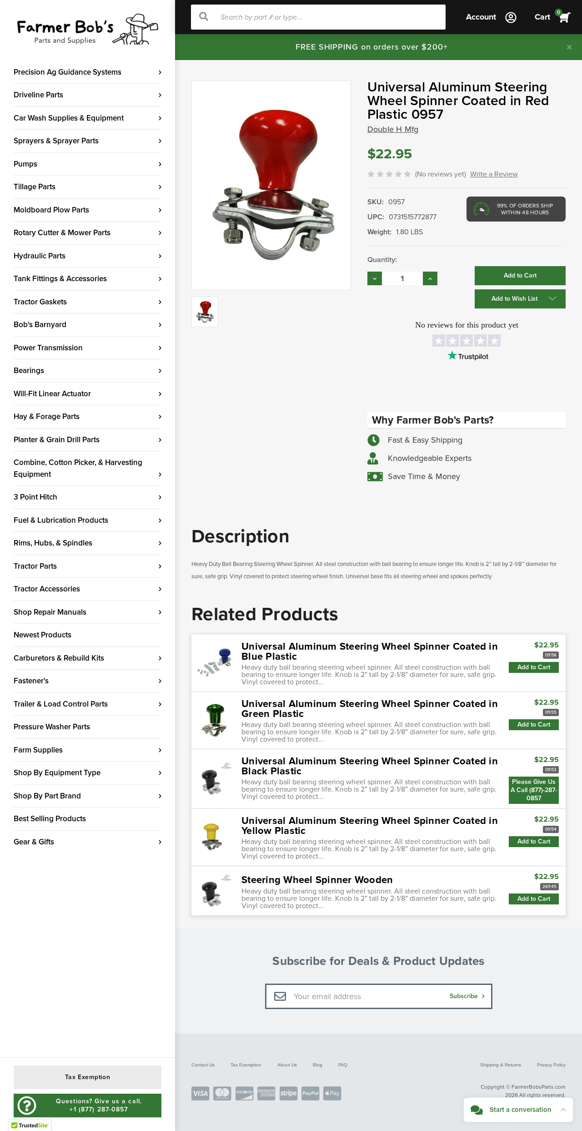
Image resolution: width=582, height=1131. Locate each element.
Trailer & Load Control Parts (61, 704)
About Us (287, 1064)
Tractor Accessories (47, 589)
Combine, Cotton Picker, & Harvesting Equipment (78, 468)
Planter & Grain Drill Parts (57, 439)
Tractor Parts (35, 566)
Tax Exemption (246, 1064)
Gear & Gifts (34, 842)
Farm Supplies (38, 750)
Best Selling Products (50, 818)
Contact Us (203, 1064)
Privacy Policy (551, 1064)
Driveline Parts (38, 95)
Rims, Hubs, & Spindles (53, 543)
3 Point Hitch (35, 497)
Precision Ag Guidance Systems (67, 72)
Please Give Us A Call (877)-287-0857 (534, 790)
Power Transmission (48, 348)
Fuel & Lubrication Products (61, 520)
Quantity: (382, 259)
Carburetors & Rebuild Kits (59, 658)
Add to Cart (533, 667)
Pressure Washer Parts (52, 727)
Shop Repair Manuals (50, 612)
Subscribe (465, 996)
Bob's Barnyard (40, 324)
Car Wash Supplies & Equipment (69, 118)
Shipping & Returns (500, 1064)
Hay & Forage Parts (47, 416)
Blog (317, 1064)
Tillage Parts (34, 187)
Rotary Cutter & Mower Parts (62, 232)
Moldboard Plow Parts (51, 210)
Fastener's (31, 681)
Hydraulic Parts (39, 256)
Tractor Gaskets (40, 302)
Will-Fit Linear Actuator (52, 394)
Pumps (25, 164)
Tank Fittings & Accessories (60, 278)
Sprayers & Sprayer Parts (56, 141)
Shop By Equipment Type (57, 773)
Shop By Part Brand (47, 796)
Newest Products (42, 635)
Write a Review (494, 174)
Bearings (29, 370)
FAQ (342, 1064)
